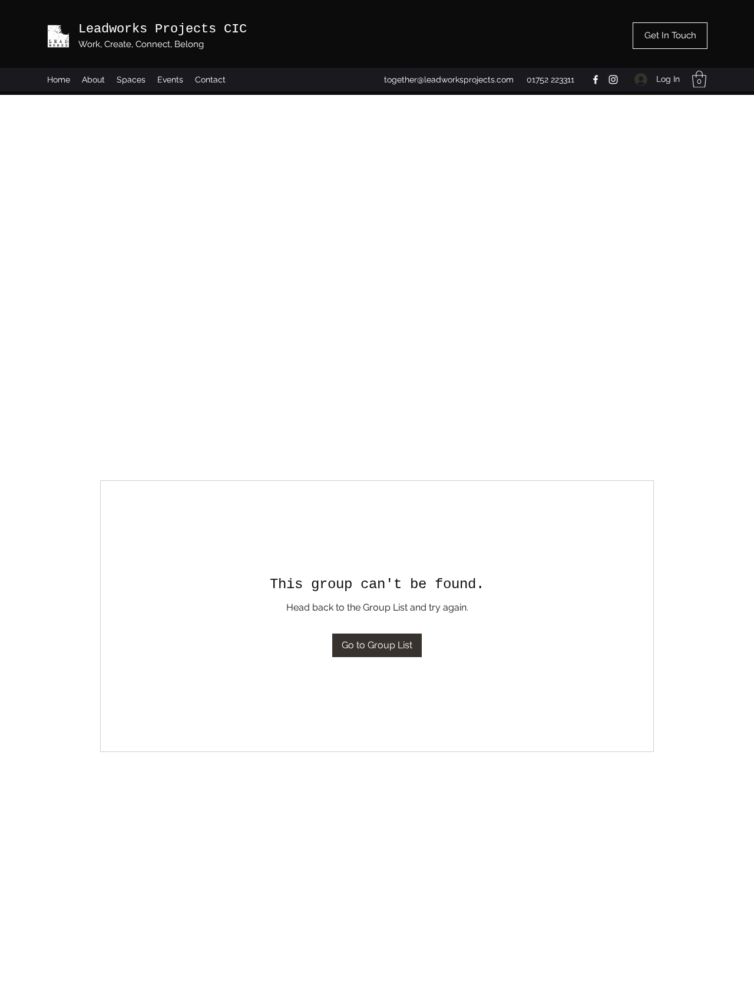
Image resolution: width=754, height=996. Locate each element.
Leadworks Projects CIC (162, 29)
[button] (699, 79)
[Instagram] (613, 79)
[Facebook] (595, 79)
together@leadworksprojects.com (449, 79)
